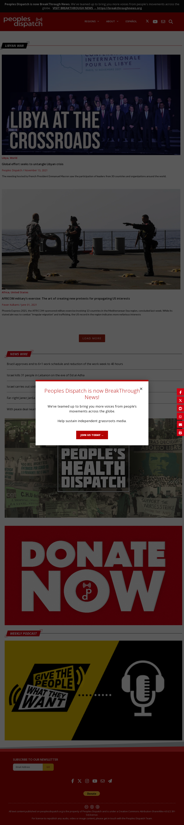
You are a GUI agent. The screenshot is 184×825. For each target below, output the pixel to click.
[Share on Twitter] (180, 400)
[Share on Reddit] (180, 408)
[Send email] (180, 424)
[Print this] (180, 432)
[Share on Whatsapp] (180, 416)
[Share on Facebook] (180, 392)
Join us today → (92, 435)
